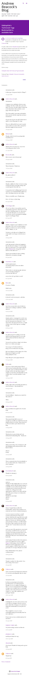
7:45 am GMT (9, 168)
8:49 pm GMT (9, 328)
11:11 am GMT (9, 290)
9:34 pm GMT (9, 360)
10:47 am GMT (9, 638)
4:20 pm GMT (9, 378)
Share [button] (24, 79)
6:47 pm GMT (9, 201)
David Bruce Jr (9, 261)
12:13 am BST (9, 629)
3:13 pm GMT (9, 94)
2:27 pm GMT (9, 150)
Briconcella (8, 154)
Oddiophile (11, 74)
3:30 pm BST (9, 466)
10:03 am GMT (9, 595)
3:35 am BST (9, 575)
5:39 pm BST (9, 501)
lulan (7, 282)
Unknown (8, 569)
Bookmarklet (21, 74)
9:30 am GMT (9, 311)
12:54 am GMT (9, 299)
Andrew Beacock (5, 76)
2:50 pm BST (9, 237)
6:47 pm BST (9, 278)
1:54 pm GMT (9, 159)
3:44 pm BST (9, 427)
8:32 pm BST (9, 218)
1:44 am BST (9, 454)
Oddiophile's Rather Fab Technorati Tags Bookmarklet (13, 70)
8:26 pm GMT (9, 388)
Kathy (7, 364)
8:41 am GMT (9, 412)
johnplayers (9, 634)
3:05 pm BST (9, 649)
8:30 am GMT (9, 177)
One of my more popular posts (11, 38)
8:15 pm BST (9, 257)
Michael (8, 133)
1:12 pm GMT (9, 620)
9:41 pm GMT (9, 140)
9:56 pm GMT (9, 402)
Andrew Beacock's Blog (9, 6)
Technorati (4, 43)
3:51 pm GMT (9, 129)
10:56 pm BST (9, 554)
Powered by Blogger (15, 671)
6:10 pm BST (9, 658)
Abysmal (8, 643)
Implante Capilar (10, 625)
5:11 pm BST (9, 565)
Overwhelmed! (9, 471)
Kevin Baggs (9, 205)
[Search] (23, 2)
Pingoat (8, 543)
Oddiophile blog (15, 46)
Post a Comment (6, 661)
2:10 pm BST (9, 438)
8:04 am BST (9, 475)
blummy (11, 249)
